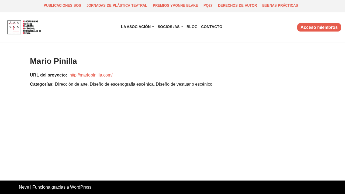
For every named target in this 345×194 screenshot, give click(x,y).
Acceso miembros (319, 27)
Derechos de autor (237, 6)
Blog (192, 27)
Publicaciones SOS (62, 6)
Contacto (211, 27)
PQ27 (207, 6)
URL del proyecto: (48, 75)
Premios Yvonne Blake (175, 6)
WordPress (80, 187)
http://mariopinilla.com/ (91, 75)
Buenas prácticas (280, 6)
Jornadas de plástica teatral (117, 6)
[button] (153, 27)
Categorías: (42, 84)
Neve (24, 187)
